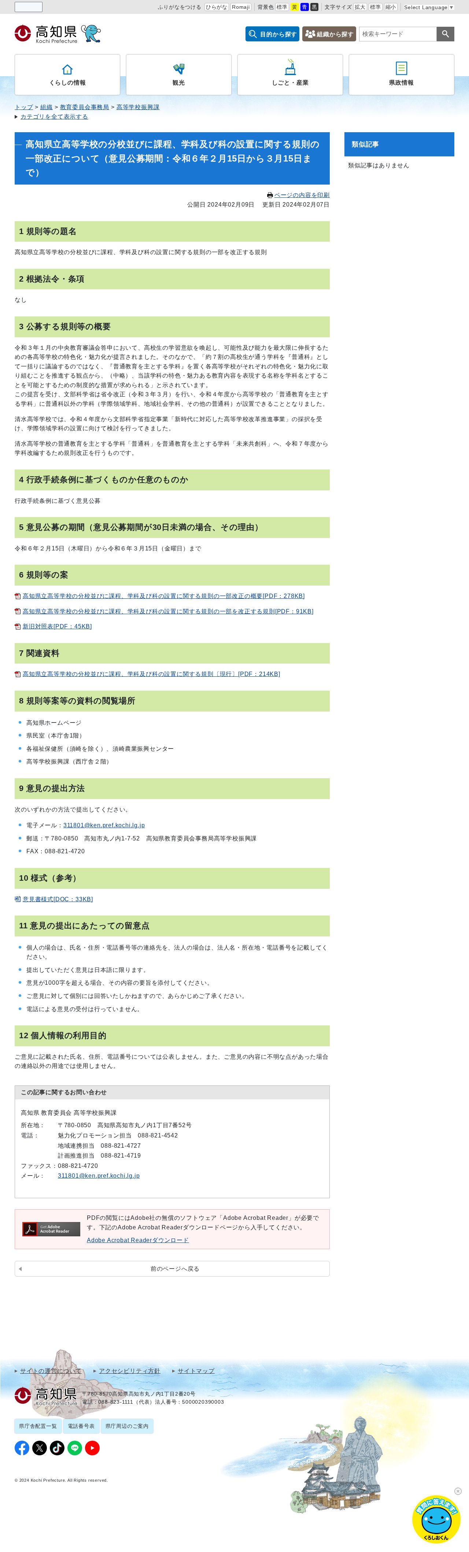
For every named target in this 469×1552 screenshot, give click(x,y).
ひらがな (217, 7)
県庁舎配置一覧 (38, 1426)
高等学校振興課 (138, 107)
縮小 (390, 7)
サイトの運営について (51, 1371)
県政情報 (401, 82)
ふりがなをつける (179, 7)
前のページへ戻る (175, 1269)
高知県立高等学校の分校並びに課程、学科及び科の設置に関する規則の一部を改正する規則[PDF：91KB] (168, 611)
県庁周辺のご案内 (127, 1426)
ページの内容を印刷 (302, 195)
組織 (46, 107)
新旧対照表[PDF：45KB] (57, 626)
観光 (179, 82)
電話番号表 (81, 1426)
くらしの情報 (67, 82)
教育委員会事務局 (84, 107)
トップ (24, 107)
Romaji (241, 7)
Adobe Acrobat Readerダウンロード (138, 1240)
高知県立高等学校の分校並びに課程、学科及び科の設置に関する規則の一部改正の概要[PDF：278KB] (164, 596)
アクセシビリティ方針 (129, 1371)
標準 (282, 7)
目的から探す (278, 34)
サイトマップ (196, 1371)
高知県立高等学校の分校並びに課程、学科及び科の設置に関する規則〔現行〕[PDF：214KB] (151, 674)
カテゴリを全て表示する (54, 117)
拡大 (360, 7)
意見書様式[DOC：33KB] (58, 899)
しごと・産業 (290, 82)
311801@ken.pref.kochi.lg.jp (104, 825)
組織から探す (335, 34)
